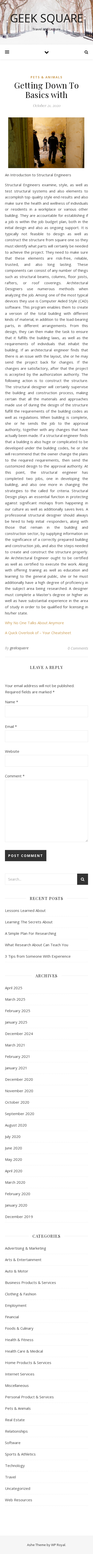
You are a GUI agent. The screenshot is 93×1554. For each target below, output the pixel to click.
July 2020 (13, 1136)
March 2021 (15, 1044)
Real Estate (15, 1419)
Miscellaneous (17, 1385)
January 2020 (16, 1205)
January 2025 (16, 1022)
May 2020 (13, 1159)
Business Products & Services (30, 1282)
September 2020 (19, 1113)
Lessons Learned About (25, 910)
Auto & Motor (16, 1271)
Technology (15, 1465)
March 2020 (15, 1182)
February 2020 (17, 1193)
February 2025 (17, 1010)
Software (13, 1442)
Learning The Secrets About (29, 921)
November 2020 (19, 1090)
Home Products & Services (28, 1362)
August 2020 (16, 1125)
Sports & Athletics (20, 1454)
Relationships (16, 1431)
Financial (12, 1316)
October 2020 (17, 1102)
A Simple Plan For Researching (30, 933)
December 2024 (19, 1033)
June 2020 (13, 1147)
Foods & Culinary (19, 1328)
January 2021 (16, 1067)
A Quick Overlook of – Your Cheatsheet (38, 632)
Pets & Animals (46, 77)
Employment (16, 1305)
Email (11, 726)
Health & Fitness (19, 1339)
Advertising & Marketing (25, 1248)
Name (11, 701)
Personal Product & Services (29, 1396)
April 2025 (13, 987)
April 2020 (13, 1170)
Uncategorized (17, 1488)
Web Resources (18, 1499)
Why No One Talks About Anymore (34, 622)
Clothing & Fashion (20, 1293)
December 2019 (19, 1216)
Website (12, 751)
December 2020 (19, 1079)
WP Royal (58, 1545)
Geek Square (46, 18)
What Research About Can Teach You (36, 944)
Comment (15, 775)
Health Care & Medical (24, 1351)
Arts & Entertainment (23, 1259)
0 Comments (78, 648)
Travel (10, 1476)
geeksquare (19, 648)
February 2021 (17, 1056)
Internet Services (19, 1373)
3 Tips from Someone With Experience (38, 956)
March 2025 (15, 999)
